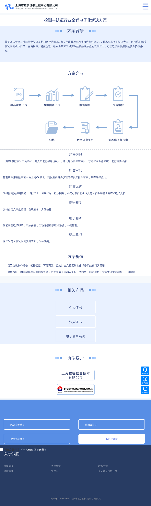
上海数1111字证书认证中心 (31, 6)
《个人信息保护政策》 (33, 450)
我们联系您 (112, 438)
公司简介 (8, 465)
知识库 (54, 471)
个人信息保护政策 (107, 471)
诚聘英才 (8, 471)
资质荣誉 (56, 465)
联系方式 (103, 465)
